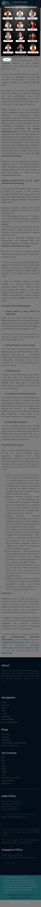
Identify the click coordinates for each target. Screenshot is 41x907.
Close (7, 60)
